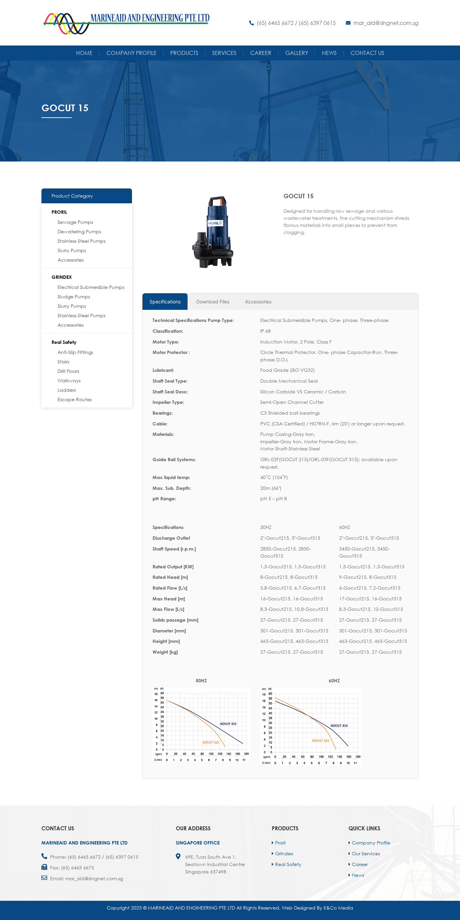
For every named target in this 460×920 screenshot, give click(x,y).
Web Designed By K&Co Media (317, 908)
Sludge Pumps (74, 296)
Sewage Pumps (75, 222)
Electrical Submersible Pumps (91, 287)
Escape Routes (75, 399)
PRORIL (59, 212)
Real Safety (64, 342)
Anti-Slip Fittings (75, 352)
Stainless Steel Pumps (81, 241)
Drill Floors (68, 371)
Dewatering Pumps (79, 231)
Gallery (296, 53)
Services (224, 53)
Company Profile (131, 53)
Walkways (69, 380)
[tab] (165, 301)
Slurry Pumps (72, 250)
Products (184, 53)
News (329, 53)
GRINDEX (62, 277)
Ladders (67, 390)
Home (84, 53)
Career (260, 53)
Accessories (71, 260)
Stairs (63, 361)
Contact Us (367, 53)
